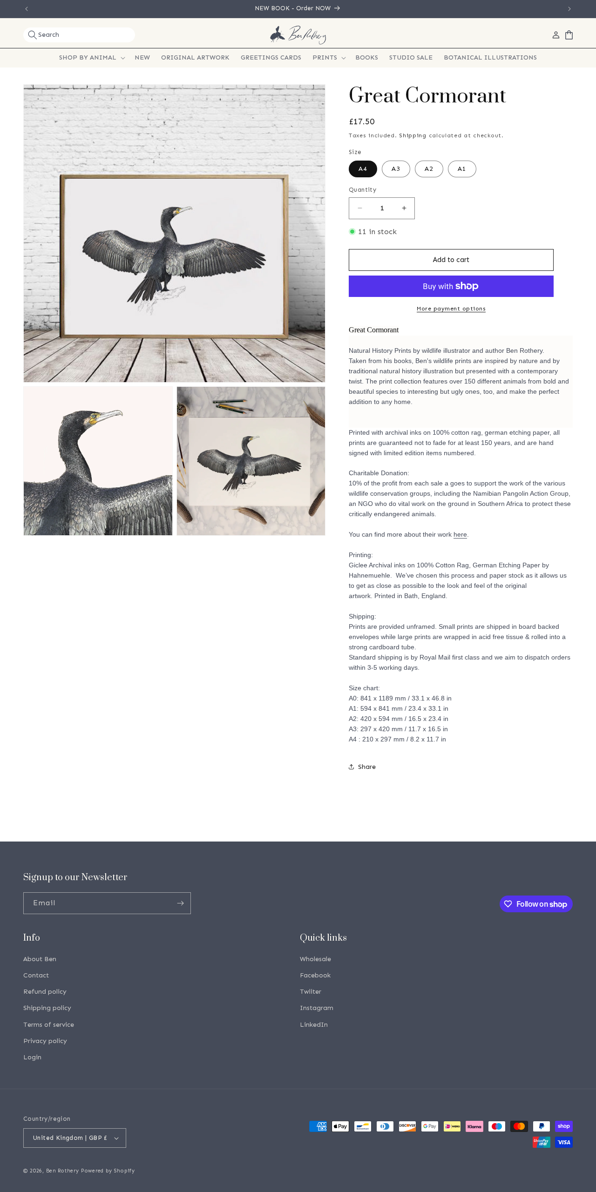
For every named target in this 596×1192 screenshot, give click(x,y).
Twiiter (310, 992)
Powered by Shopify (108, 1171)
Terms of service (48, 1025)
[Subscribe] (180, 903)
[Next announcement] (569, 9)
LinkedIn (314, 1025)
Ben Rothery (62, 1171)
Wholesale (315, 959)
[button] (79, 34)
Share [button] (367, 767)
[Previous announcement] (26, 9)
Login (32, 1057)
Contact (36, 975)
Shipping (413, 135)
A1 (462, 169)
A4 (363, 169)
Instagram (316, 1008)
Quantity (362, 189)
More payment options (451, 308)
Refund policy (45, 992)
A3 (396, 169)
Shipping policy (47, 1008)
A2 (429, 169)
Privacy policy (45, 1041)
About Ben (39, 959)
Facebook (315, 975)
